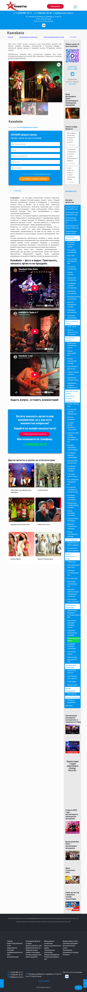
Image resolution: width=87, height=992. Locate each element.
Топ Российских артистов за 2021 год (71, 220)
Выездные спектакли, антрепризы (71, 497)
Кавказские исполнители (71, 292)
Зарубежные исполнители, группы (72, 345)
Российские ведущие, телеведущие (72, 455)
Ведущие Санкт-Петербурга (73, 520)
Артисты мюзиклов (70, 418)
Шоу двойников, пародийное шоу (73, 482)
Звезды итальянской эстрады (71, 361)
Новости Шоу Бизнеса (14, 943)
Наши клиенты (12, 948)
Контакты (66, 954)
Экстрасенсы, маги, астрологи (73, 601)
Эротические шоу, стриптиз (72, 677)
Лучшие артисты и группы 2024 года (71, 208)
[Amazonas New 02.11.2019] (2, 983)
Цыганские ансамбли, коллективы (71, 646)
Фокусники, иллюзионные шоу (72, 584)
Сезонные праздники (70, 943)
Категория (69, 705)
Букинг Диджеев (32, 957)
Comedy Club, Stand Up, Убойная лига (72, 412)
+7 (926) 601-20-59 (16, 975)
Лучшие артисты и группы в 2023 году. (72, 227)
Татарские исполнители (71, 317)
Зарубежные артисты (70, 339)
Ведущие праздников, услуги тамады (72, 447)
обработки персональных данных (42, 174)
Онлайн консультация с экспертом (34, 434)
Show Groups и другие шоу (72, 368)
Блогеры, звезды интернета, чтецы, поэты (72, 426)
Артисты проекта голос (34, 946)
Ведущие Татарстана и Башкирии (72, 526)
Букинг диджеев (71, 540)
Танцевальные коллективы (70, 666)
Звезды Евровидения (70, 689)
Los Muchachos (43, 490)
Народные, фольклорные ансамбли (72, 633)
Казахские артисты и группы (71, 244)
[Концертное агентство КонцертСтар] (16, 7)
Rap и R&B (70, 255)
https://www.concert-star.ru (34, 918)
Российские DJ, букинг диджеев (73, 549)
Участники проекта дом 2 (72, 475)
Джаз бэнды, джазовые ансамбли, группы (72, 624)
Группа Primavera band (45, 559)
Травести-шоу (72, 685)
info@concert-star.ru (17, 977)
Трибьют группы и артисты (73, 373)
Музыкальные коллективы (28, 37)
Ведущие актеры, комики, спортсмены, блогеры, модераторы (33, 952)
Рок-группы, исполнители (71, 268)
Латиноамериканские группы (54, 37)
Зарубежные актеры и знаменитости (72, 385)
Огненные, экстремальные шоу (73, 573)
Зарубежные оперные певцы (72, 379)
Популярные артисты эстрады (71, 238)
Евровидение (72, 694)
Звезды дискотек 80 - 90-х (72, 353)
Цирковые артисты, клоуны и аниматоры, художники (73, 593)
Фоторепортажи (12, 957)
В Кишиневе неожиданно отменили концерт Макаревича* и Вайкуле (72, 155)
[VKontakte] (43, 25)
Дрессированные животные (73, 566)
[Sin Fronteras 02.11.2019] (85, 983)
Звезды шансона (70, 273)
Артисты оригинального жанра (70, 556)
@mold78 (72, 84)
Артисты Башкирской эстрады (71, 304)
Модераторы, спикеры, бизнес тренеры (73, 505)
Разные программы (72, 697)
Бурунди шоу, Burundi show (20, 524)
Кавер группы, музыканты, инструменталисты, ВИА (73, 614)
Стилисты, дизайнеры (71, 701)
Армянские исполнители (71, 311)
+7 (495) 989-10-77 (34, 444)
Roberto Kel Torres (44, 524)
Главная (10, 37)
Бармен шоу (71, 562)
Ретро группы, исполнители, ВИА (72, 261)
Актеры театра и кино (73, 405)
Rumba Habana (16, 559)
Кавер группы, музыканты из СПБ (72, 659)
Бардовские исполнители (71, 279)
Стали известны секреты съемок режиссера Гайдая (71, 173)
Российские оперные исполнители (71, 286)
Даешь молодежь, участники (71, 513)
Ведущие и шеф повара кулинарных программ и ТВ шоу (73, 437)
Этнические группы (71, 653)
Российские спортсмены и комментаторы (72, 490)
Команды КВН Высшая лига (72, 462)
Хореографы (71, 681)
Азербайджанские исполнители (73, 298)
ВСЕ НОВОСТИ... (71, 191)
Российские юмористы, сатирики (71, 468)
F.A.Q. (9, 954)
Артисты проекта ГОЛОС (71, 322)
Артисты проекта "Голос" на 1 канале (72, 332)
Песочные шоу (72, 578)
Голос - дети (71, 326)
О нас (9, 946)
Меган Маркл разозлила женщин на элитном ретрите (71, 137)
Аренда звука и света (70, 941)
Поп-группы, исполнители (71, 251)
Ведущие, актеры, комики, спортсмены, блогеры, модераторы (72, 396)
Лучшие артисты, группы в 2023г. (71, 232)
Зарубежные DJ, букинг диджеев (73, 544)
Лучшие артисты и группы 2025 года (71, 213)
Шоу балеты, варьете (71, 672)
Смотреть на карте (43, 981)
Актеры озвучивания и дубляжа (72, 534)
